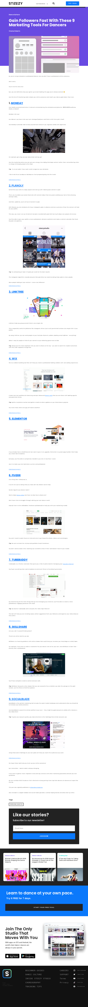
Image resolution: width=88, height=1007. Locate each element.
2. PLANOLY (16, 185)
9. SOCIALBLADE (19, 699)
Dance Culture (14, 15)
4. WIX (13, 358)
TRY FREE (72, 3)
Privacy (64, 982)
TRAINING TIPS (33, 986)
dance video (20, 495)
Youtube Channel (68, 564)
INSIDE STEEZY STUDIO (38, 978)
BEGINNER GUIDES (34, 970)
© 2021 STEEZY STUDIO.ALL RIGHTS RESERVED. (8, 984)
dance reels (48, 395)
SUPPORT (64, 974)
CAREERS (64, 970)
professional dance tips (16, 804)
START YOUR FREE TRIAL (44, 907)
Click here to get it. (15, 179)
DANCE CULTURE (33, 974)
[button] (41, 3)
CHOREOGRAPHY (33, 982)
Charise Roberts (14, 31)
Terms (63, 978)
